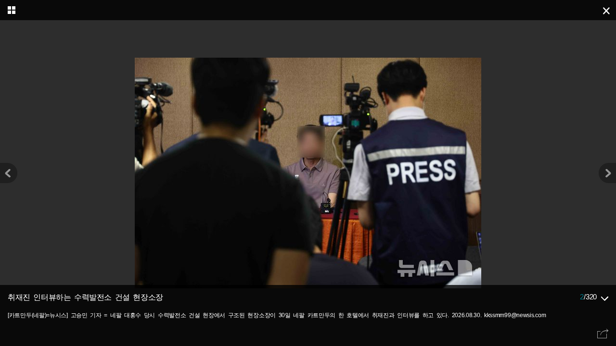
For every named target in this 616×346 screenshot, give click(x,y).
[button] (607, 173)
